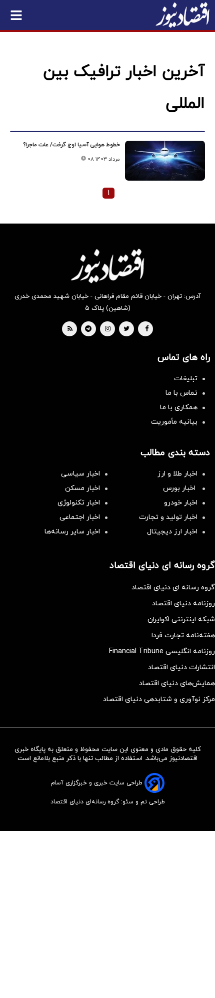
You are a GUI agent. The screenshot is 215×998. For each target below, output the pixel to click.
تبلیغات (186, 378)
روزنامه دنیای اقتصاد (183, 603)
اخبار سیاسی (80, 474)
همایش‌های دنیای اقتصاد (177, 683)
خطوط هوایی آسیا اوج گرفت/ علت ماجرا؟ (72, 145)
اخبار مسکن (82, 488)
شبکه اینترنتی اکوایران (181, 619)
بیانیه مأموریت (174, 422)
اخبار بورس (180, 488)
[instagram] (107, 329)
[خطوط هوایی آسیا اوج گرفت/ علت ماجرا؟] (165, 161)
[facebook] (146, 329)
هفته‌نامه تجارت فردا (183, 635)
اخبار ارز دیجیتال (172, 531)
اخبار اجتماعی (80, 517)
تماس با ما (182, 393)
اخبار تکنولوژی (79, 502)
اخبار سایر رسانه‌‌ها (72, 531)
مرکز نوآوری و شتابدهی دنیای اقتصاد (159, 699)
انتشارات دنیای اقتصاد (181, 667)
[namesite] (182, 15)
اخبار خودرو (181, 502)
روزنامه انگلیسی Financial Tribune (162, 651)
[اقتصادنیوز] (107, 266)
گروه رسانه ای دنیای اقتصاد (173, 587)
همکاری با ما (179, 407)
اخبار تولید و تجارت (168, 517)
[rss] (70, 329)
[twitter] (127, 329)
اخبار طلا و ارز (178, 474)
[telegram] (88, 329)
